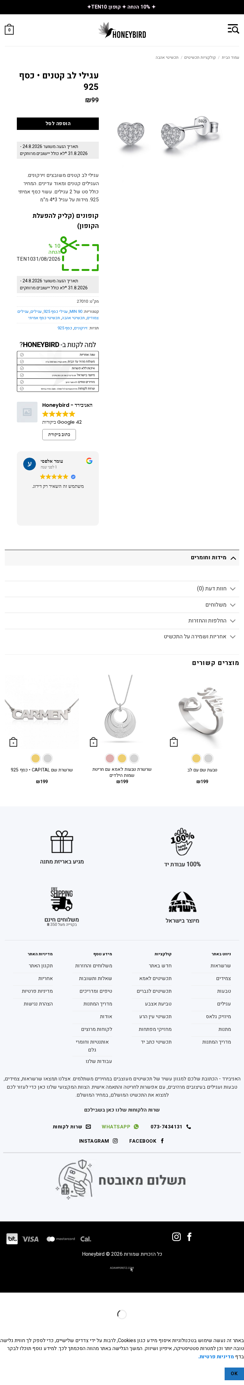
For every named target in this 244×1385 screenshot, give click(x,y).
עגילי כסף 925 (56, 311)
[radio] (208, 758)
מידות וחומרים (209, 557)
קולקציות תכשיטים (200, 57)
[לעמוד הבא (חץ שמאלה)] (219, 1325)
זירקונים (81, 328)
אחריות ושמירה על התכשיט (195, 637)
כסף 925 (65, 328)
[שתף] (200, 1299)
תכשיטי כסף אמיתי (44, 318)
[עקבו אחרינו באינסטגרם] (176, 1237)
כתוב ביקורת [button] (59, 434)
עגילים (36, 311)
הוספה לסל (58, 123)
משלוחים (216, 605)
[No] (213, 1374)
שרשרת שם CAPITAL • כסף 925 (42, 770)
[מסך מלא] (219, 1299)
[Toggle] (233, 557)
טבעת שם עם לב (202, 770)
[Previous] (239, 735)
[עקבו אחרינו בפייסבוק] (189, 1237)
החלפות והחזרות (207, 621)
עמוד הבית (230, 57)
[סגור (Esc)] (182, 1299)
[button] (233, 28)
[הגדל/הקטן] (238, 1299)
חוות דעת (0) (212, 589)
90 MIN (76, 311)
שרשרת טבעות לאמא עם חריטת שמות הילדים (122, 772)
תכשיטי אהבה (167, 57)
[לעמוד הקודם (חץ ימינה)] (238, 1325)
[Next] (5, 735)
